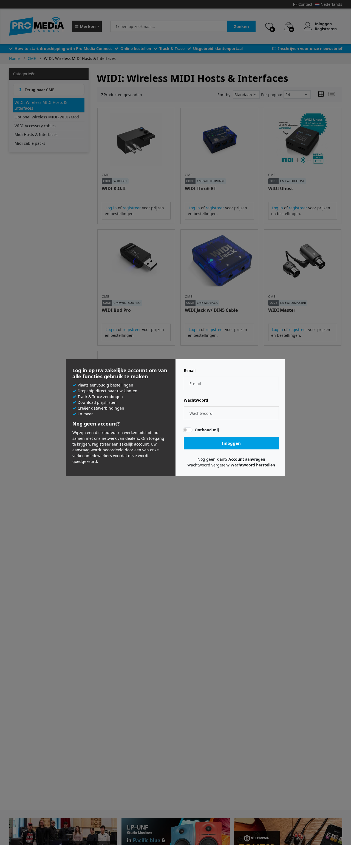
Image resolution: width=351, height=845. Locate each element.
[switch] (188, 429)
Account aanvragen (246, 459)
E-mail (190, 371)
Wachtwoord (196, 400)
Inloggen (231, 443)
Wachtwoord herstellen (253, 465)
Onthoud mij (207, 429)
